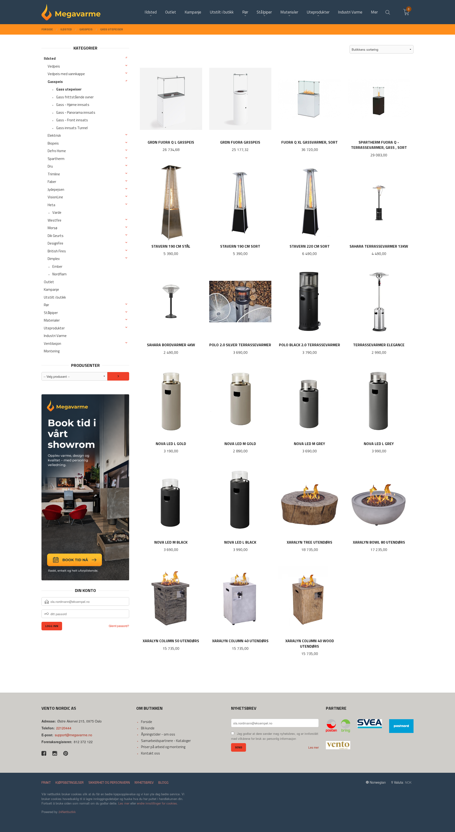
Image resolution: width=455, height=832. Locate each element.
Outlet (49, 282)
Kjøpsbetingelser (69, 782)
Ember (57, 266)
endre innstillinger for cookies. (157, 803)
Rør (46, 305)
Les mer (313, 747)
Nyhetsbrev (144, 782)
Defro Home (57, 151)
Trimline (54, 174)
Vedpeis (54, 66)
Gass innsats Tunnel (72, 128)
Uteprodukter (54, 328)
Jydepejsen (56, 189)
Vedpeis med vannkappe (66, 74)
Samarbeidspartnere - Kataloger (166, 740)
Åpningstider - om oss (158, 734)
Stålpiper (51, 312)
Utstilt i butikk (55, 297)
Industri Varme (55, 335)
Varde (56, 212)
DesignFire (55, 243)
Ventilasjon (52, 343)
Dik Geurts (56, 235)
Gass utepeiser (69, 89)
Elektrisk (54, 135)
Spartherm (56, 158)
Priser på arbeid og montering (163, 747)
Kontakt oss (150, 753)
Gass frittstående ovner (75, 97)
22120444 (63, 728)
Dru (50, 166)
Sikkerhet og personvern (109, 782)
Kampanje (51, 289)
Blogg (163, 782)
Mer (374, 12)
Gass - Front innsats (72, 120)
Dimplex (54, 258)
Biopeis (53, 143)
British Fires (57, 251)
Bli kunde (148, 728)
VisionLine (55, 197)
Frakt (46, 782)
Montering (51, 351)
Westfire (54, 220)
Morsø (52, 228)
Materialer (52, 320)
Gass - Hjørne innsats (72, 104)
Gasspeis (55, 81)
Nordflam (59, 274)
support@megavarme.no (73, 734)
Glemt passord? (119, 626)
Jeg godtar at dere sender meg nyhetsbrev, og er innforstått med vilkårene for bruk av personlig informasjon (274, 736)
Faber (52, 181)
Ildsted (50, 58)
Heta (51, 205)
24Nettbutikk (67, 811)
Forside (146, 721)
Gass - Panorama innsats (75, 112)
